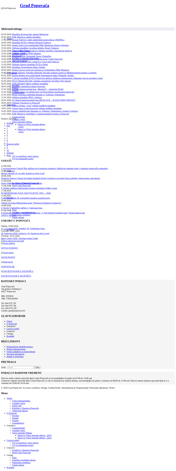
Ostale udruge (18, 217)
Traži (37, 368)
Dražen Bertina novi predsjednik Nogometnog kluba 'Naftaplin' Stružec (43, 75)
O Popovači (12, 73)
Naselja (15, 420)
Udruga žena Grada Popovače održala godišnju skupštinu (37, 108)
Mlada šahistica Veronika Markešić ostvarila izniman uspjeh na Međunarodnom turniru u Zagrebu (54, 73)
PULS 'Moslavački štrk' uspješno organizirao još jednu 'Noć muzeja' (41, 81)
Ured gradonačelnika (21, 401)
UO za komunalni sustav (23, 159)
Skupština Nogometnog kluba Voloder (28, 67)
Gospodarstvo (18, 423)
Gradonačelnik (18, 117)
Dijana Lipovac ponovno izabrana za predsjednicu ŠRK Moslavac (40, 70)
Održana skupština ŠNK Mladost (26, 53)
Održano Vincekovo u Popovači (26, 103)
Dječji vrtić (17, 406)
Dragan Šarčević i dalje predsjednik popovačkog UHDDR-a (38, 40)
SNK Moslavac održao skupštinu (26, 37)
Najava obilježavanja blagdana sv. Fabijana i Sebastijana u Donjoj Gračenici (45, 111)
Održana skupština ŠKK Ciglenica (27, 97)
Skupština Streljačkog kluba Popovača (28, 86)
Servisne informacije (15, 354)
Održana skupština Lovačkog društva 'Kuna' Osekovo (35, 48)
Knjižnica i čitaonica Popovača (25, 408)
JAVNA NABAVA (9, 248)
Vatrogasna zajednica (21, 215)
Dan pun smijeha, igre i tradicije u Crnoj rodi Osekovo (35, 62)
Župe (14, 210)
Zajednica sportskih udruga (24, 460)
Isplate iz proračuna (15, 356)
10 (8, 150)
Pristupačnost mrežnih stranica (20, 347)
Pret (8, 126)
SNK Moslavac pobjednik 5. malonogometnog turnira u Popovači (40, 114)
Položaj (15, 418)
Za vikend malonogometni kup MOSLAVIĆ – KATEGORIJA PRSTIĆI (43, 100)
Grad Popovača (34, 5)
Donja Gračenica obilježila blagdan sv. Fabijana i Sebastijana (38, 95)
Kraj (8, 155)
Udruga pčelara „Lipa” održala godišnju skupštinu (33, 105)
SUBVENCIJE (8, 266)
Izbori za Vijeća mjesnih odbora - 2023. (35, 438)
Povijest (15, 416)
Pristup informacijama (16, 349)
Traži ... (4, 367)
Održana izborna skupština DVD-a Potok (30, 64)
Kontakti (10, 336)
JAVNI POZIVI (8, 257)
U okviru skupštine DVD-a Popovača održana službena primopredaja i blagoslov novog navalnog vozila (57, 78)
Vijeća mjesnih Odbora (22, 122)
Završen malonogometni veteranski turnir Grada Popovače (37, 59)
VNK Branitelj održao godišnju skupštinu (30, 84)
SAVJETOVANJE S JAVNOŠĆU (16, 276)
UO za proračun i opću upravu (25, 156)
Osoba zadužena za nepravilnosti (21, 351)
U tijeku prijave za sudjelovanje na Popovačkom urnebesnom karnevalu (43, 92)
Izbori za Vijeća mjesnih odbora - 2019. (35, 435)
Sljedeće (10, 153)
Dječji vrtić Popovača (21, 185)
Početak (10, 123)
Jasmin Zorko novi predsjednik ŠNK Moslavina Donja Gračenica (40, 45)
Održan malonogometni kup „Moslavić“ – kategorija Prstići (37, 89)
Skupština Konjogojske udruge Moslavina (30, 34)
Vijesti (9, 321)
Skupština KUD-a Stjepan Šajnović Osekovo (31, 42)
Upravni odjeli (13, 144)
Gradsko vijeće (18, 119)
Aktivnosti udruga (20, 411)
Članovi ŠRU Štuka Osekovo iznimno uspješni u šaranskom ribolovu (42, 51)
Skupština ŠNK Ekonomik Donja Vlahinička (31, 56)
